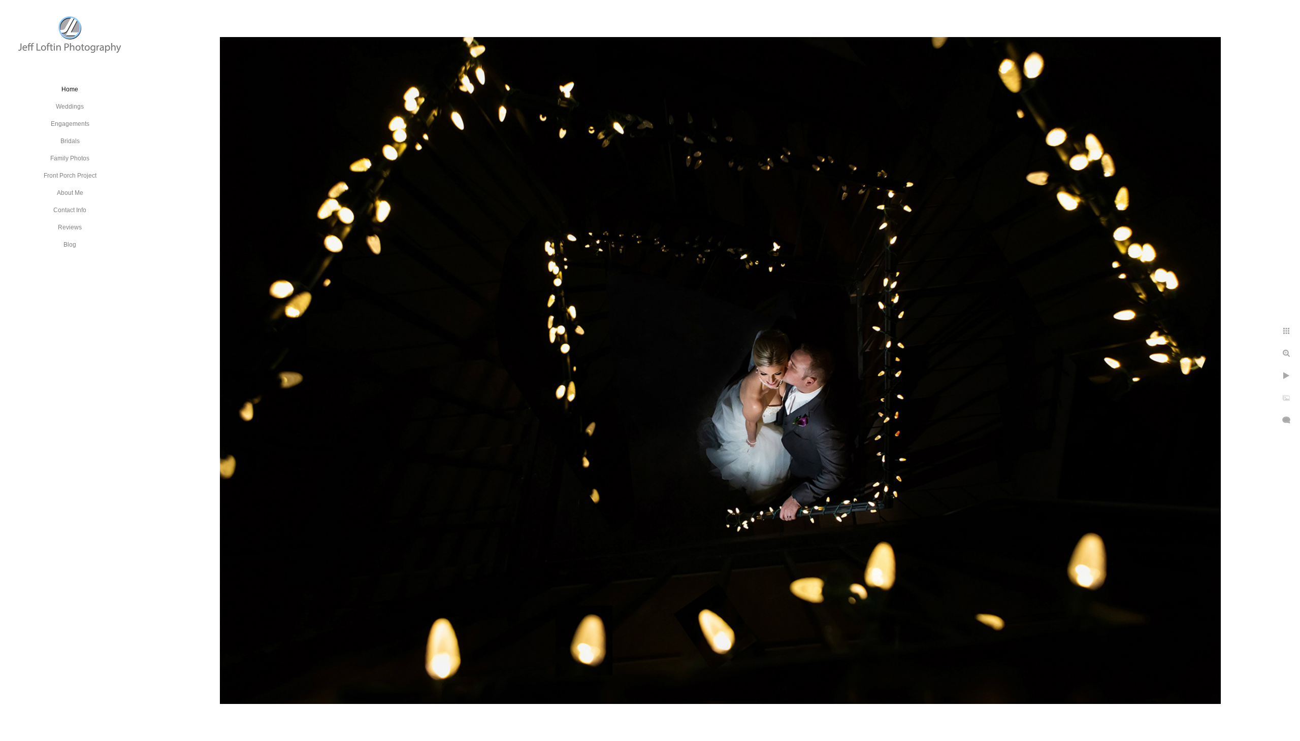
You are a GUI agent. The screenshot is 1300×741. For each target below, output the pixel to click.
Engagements (70, 123)
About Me (70, 192)
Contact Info (69, 210)
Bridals (70, 141)
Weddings (70, 106)
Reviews (70, 227)
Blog (69, 244)
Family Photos (69, 158)
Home (69, 89)
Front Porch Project (70, 175)
